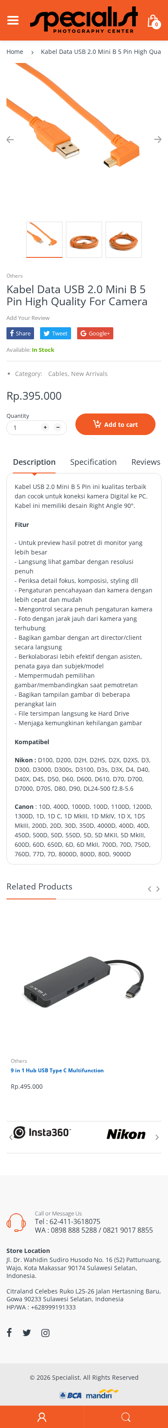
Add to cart (121, 424)
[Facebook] (9, 1333)
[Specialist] (84, 20)
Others (14, 275)
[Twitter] (26, 1333)
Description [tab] (34, 462)
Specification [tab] (93, 462)
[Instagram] (45, 1333)
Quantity (17, 416)
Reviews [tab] (146, 462)
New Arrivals (89, 374)
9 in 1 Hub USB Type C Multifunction (57, 1070)
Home (14, 51)
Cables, (58, 374)
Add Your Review (28, 318)
